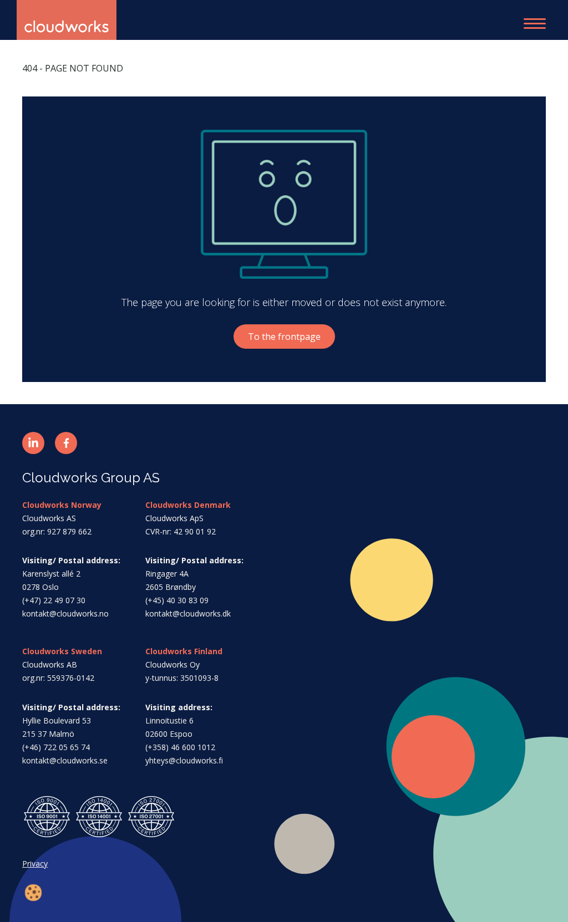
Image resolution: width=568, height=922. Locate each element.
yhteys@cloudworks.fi (184, 760)
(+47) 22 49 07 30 (53, 600)
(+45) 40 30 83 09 (177, 600)
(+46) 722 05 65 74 (56, 747)
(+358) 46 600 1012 (180, 747)
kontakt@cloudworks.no (65, 613)
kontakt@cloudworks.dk (188, 613)
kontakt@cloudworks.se (65, 760)
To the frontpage (284, 336)
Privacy (35, 863)
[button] (33, 443)
